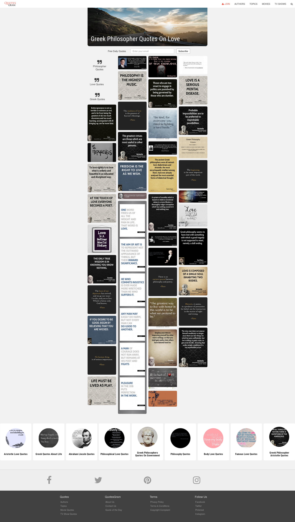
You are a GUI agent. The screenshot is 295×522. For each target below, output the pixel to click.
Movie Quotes (67, 509)
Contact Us (110, 505)
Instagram (200, 513)
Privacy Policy (157, 501)
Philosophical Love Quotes (82, 454)
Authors (239, 3)
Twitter (198, 505)
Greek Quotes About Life (15, 454)
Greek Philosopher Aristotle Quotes (246, 454)
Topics (253, 3)
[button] (291, 4)
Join (227, 3)
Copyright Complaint (160, 509)
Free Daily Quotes (117, 51)
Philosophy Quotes (147, 454)
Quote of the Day (113, 509)
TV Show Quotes (68, 513)
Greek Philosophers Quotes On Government (114, 454)
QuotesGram (10, 4)
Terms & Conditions (159, 505)
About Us (109, 501)
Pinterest (199, 509)
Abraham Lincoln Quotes (48, 454)
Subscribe (183, 51)
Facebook (200, 501)
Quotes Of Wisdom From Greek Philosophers (279, 454)
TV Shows (280, 3)
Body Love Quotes (180, 454)
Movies (266, 3)
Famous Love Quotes (213, 454)
